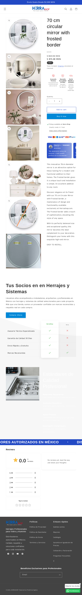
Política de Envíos (36, 537)
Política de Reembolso (38, 532)
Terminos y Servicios (37, 542)
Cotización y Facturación (62, 551)
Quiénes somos (59, 527)
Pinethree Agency (32, 590)
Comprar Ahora (15, 315)
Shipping (61, 66)
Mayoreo (56, 532)
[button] (4, 9)
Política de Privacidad (38, 527)
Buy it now (61, 116)
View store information (58, 131)
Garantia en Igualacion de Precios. (63, 544)
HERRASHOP (14, 590)
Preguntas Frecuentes (61, 556)
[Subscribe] (59, 575)
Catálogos (57, 537)
